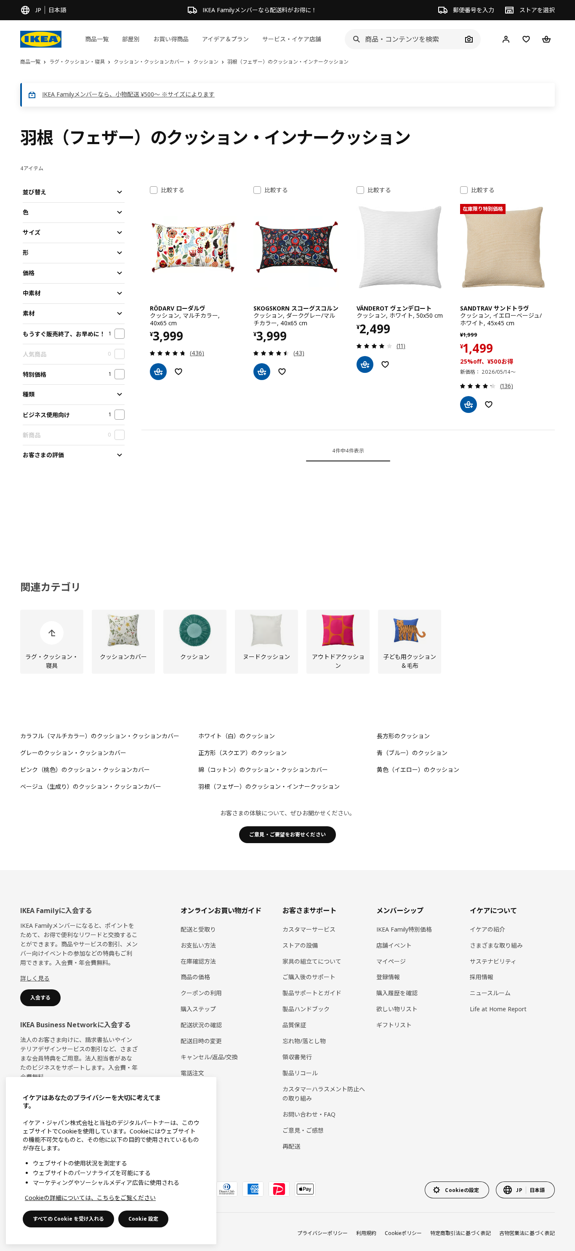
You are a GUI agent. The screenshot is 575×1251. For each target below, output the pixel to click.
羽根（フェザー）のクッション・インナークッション (269, 786)
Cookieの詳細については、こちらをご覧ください (90, 1198)
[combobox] (403, 39)
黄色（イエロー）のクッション (418, 770)
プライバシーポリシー (322, 1233)
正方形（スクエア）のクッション (242, 753)
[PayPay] (279, 1189)
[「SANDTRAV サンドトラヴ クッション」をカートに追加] (468, 404)
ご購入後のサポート (308, 977)
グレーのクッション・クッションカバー (73, 753)
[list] (287, 641)
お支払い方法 (198, 945)
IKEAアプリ (196, 1089)
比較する (172, 190)
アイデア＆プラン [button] (225, 39)
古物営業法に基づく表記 (527, 1233)
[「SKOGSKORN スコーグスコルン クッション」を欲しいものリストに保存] (282, 371)
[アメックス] (253, 1189)
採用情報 (481, 977)
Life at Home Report (498, 1009)
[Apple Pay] (305, 1189)
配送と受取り (198, 929)
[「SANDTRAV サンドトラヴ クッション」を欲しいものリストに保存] (488, 404)
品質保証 (294, 1025)
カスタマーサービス (308, 929)
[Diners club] (226, 1189)
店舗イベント (394, 945)
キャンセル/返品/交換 (209, 1057)
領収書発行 (297, 1057)
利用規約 (366, 1233)
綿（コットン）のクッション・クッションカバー (263, 770)
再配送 (291, 1146)
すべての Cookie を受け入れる (68, 1218)
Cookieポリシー (403, 1233)
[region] (111, 1160)
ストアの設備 (300, 945)
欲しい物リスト (397, 1009)
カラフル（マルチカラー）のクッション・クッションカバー (99, 736)
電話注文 (192, 1073)
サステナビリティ (493, 961)
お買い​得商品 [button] (171, 39)
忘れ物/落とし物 (304, 1041)
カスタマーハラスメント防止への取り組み (323, 1093)
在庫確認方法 (198, 961)
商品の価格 (195, 977)
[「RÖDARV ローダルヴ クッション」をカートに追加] (158, 371)
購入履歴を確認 (397, 993)
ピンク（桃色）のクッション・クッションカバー (85, 770)
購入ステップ (198, 1009)
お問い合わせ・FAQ (308, 1114)
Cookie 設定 (143, 1218)
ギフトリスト (394, 1025)
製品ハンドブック (306, 1009)
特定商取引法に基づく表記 (460, 1233)
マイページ (391, 961)
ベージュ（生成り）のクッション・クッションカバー (90, 786)
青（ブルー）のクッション (412, 753)
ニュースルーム (490, 993)
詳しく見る (35, 978)
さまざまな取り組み (496, 945)
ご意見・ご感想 (303, 1130)
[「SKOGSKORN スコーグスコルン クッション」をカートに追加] (261, 371)
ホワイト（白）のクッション (236, 736)
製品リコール (300, 1073)
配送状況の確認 (201, 1025)
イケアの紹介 (487, 929)
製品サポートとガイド (311, 993)
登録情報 (388, 977)
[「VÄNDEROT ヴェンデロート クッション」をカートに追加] (365, 364)
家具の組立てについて (311, 961)
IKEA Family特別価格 (404, 929)
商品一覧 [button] (97, 39)
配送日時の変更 (201, 1041)
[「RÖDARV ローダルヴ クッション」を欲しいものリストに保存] (178, 371)
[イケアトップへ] (40, 39)
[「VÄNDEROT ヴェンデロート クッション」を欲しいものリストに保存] (385, 364)
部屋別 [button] (131, 39)
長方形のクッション (403, 736)
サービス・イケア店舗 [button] (291, 39)
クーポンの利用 (201, 993)
